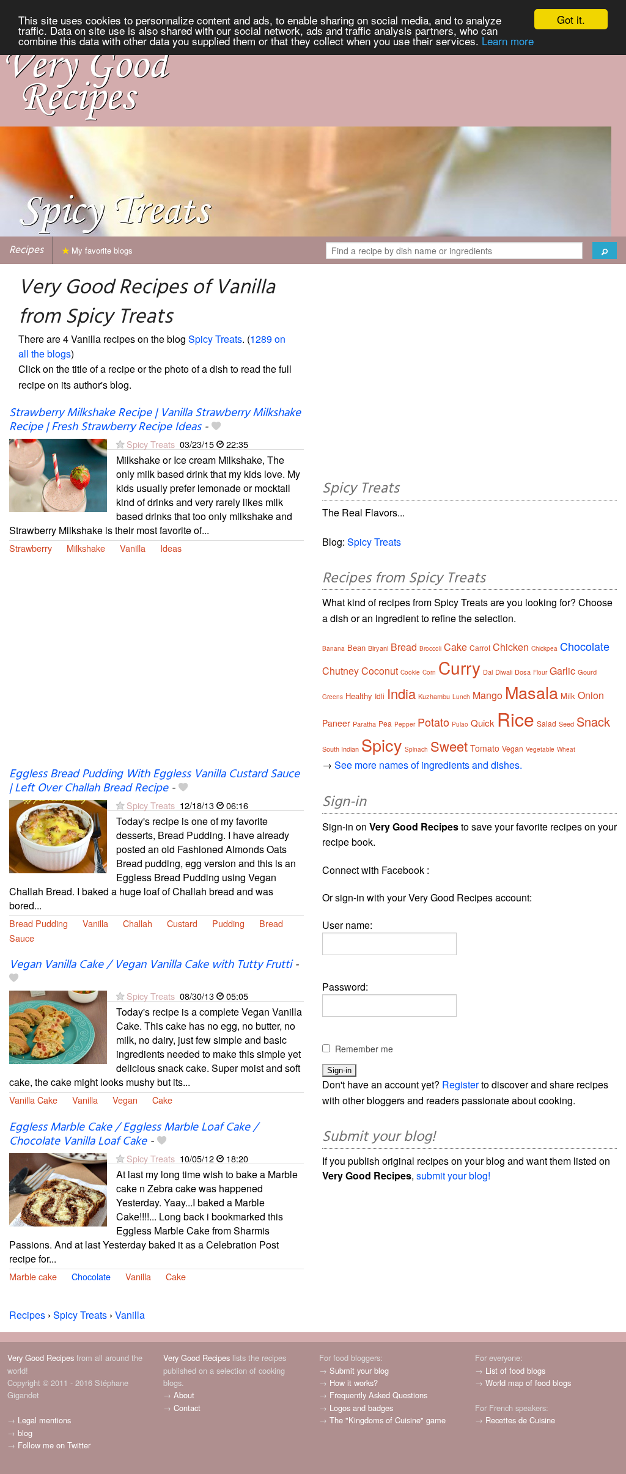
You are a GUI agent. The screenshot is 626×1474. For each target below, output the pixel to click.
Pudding (228, 923)
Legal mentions (44, 1420)
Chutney (340, 671)
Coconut (379, 671)
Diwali (503, 671)
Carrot (480, 647)
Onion (591, 695)
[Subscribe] (120, 444)
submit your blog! (453, 1175)
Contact (187, 1408)
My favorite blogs (101, 250)
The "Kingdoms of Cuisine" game (388, 1420)
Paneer (336, 723)
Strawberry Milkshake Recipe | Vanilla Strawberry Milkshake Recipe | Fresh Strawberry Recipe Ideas (155, 420)
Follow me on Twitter (54, 1445)
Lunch (461, 696)
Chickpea (544, 648)
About (184, 1395)
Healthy (358, 696)
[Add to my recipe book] (216, 427)
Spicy (381, 745)
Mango (488, 695)
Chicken (511, 647)
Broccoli (430, 648)
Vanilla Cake (33, 1099)
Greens (332, 696)
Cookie (410, 672)
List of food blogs (515, 1370)
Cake (162, 1099)
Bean (356, 647)
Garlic (562, 671)
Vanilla (132, 547)
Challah (137, 923)
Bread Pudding (38, 923)
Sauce (21, 937)
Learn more (508, 40)
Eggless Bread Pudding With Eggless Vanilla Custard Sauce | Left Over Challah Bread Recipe (154, 781)
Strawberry (30, 547)
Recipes (26, 250)
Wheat (566, 749)
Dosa (523, 671)
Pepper (404, 724)
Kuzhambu (434, 696)
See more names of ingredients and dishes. (428, 765)
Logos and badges (361, 1408)
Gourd (587, 671)
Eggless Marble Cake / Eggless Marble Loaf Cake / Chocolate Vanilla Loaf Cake (133, 1134)
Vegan (125, 1099)
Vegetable (540, 749)
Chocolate (91, 1276)
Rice (515, 719)
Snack (593, 721)
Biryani (378, 648)
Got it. (571, 19)
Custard (182, 923)
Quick (483, 722)
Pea (385, 723)
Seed (566, 723)
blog (25, 1433)
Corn (429, 672)
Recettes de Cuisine (520, 1420)
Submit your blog (359, 1370)
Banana (333, 648)
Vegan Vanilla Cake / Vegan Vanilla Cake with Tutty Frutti (150, 965)
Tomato (484, 748)
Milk (568, 696)
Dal (488, 671)
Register (460, 1084)
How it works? (354, 1382)
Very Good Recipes (40, 1357)
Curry (459, 667)
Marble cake (33, 1276)
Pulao (460, 724)
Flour (540, 672)
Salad (546, 723)
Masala (531, 692)
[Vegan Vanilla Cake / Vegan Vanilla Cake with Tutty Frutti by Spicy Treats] (58, 1026)
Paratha (364, 723)
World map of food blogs (528, 1382)
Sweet (449, 745)
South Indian (340, 749)
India (401, 693)
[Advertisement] (156, 668)
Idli (380, 696)
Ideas (171, 547)
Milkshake (86, 547)
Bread (271, 923)
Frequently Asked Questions (378, 1395)
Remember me (364, 1049)
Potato (433, 722)
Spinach (416, 749)
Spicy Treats (215, 339)
